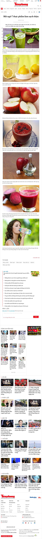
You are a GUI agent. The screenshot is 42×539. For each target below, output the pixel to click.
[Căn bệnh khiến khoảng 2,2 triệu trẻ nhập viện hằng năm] (13, 345)
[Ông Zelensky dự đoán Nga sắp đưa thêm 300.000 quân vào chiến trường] (15, 460)
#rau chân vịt (26, 262)
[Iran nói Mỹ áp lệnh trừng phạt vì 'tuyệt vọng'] (21, 444)
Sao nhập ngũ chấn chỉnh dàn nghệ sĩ (20, 429)
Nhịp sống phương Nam (30, 511)
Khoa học (10, 510)
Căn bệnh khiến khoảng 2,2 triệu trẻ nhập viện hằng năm (13, 351)
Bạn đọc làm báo (7, 536)
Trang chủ (2, 9)
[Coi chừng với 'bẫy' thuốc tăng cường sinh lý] (13, 332)
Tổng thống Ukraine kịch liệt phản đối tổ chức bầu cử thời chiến (5, 466)
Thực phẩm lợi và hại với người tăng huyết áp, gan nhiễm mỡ (16, 273)
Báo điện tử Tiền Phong (21, 4)
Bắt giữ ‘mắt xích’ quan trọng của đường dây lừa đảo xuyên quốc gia (6, 410)
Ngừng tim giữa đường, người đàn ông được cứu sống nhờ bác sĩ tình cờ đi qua (22, 365)
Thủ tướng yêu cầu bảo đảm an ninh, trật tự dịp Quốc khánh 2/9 (20, 390)
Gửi (36, 316)
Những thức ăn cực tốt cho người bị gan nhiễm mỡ (16, 277)
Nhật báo (11, 500)
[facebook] (38, 1)
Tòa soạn (3, 514)
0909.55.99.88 (26, 516)
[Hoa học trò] (39, 498)
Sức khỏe (19, 8)
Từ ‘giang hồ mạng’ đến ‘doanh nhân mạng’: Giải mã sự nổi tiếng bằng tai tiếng (6, 391)
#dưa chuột (19, 262)
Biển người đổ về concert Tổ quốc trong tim (35, 430)
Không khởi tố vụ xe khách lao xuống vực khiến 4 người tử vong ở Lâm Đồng (21, 410)
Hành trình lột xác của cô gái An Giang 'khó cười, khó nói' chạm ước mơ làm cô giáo (4, 352)
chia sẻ (29, 12)
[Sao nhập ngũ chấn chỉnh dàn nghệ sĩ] (21, 423)
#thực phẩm (6, 262)
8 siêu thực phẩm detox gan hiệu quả (13, 301)
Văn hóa (18, 508)
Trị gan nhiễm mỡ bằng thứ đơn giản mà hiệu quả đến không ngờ (19, 295)
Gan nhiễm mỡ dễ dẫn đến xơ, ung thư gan (14, 303)
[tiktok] (29, 523)
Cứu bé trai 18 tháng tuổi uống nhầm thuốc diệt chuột (22, 351)
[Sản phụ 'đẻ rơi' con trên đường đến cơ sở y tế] (4, 358)
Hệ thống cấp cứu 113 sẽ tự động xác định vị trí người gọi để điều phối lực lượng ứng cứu (13, 365)
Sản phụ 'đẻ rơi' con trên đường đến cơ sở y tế (4, 363)
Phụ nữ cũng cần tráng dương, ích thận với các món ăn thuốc (18, 293)
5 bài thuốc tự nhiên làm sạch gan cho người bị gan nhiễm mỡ (19, 298)
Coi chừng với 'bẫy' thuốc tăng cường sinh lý (13, 337)
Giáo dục (2, 510)
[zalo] (32, 523)
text (32, 12)
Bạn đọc (27, 510)
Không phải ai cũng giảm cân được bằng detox (15, 280)
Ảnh (18, 500)
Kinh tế (8, 8)
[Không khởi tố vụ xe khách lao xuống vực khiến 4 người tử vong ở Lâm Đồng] (21, 403)
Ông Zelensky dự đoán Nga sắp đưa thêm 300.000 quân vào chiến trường (15, 467)
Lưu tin (2, 34)
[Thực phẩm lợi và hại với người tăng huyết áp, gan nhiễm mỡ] (35, 273)
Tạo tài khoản (11, 310)
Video (2, 500)
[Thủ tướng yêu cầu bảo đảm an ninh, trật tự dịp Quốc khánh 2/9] (21, 382)
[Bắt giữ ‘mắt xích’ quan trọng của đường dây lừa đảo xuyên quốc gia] (7, 403)
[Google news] (35, 523)
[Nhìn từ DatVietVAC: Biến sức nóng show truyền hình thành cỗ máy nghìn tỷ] (7, 423)
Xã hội (5, 8)
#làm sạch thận (6, 264)
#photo (32, 262)
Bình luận (2, 37)
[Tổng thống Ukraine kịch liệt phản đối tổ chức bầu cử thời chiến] (5, 460)
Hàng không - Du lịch (4, 511)
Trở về (2, 40)
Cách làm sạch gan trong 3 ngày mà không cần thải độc (17, 288)
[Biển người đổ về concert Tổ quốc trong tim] (35, 423)
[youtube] (40, 1)
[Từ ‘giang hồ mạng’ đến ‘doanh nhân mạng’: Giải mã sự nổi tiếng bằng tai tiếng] (7, 382)
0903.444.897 (4, 522)
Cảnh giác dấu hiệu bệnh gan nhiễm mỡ (14, 285)
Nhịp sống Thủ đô (20, 511)
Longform (3, 502)
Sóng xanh (12, 8)
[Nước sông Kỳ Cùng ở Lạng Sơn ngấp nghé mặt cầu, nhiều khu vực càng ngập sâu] (35, 382)
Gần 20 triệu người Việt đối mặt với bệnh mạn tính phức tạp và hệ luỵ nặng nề (4, 339)
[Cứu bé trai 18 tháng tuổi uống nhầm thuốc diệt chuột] (22, 345)
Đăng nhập (4, 310)
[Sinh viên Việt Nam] (33, 498)
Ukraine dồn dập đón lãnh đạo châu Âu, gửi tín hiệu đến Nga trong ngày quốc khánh (7, 452)
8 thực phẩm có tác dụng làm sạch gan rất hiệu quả (16, 306)
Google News (39, 12)
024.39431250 (4, 517)
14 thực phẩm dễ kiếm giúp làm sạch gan (14, 283)
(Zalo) (30, 516)
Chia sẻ (2, 31)
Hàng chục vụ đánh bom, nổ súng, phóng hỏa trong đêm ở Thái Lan (36, 467)
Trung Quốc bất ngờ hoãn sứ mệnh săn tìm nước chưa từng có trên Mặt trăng (35, 451)
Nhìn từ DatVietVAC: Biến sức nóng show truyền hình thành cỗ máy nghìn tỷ (6, 432)
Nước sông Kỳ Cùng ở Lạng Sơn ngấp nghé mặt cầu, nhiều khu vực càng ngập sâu (34, 391)
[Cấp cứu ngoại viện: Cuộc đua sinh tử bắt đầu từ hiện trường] (22, 332)
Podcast (27, 500)
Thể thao (35, 8)
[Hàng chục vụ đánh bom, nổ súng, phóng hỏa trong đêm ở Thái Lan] (36, 460)
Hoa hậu (18, 510)
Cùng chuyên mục (7, 328)
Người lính (39, 8)
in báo (34, 12)
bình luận (37, 12)
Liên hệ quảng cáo (26, 514)
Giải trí (4, 418)
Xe (9, 508)
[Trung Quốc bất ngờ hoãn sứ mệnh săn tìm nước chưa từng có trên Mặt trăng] (35, 444)
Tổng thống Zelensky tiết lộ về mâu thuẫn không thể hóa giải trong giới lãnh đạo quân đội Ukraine (26, 467)
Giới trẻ (27, 8)
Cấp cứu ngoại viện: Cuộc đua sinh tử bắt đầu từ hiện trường (22, 337)
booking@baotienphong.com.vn (29, 517)
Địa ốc (16, 8)
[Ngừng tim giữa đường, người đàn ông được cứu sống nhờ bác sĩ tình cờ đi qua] (22, 358)
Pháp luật (31, 8)
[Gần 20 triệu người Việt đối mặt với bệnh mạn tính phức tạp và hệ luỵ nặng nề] (4, 332)
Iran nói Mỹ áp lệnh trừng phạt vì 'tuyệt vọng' (21, 450)
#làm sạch (12, 262)
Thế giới (23, 8)
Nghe (2, 28)
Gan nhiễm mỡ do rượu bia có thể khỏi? (14, 290)
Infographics (12, 502)
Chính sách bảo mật (10, 527)
